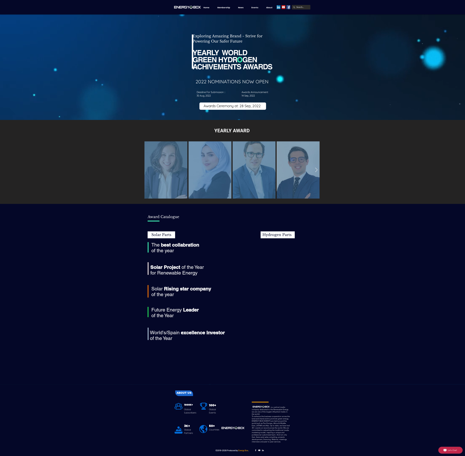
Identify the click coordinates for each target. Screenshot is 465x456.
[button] (257, 7)
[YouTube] (283, 7)
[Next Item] (316, 170)
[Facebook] (288, 7)
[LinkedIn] (278, 7)
